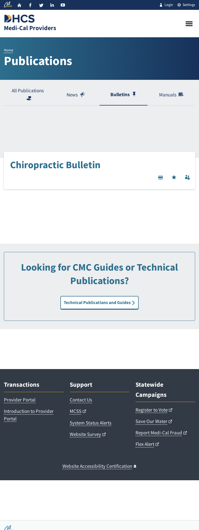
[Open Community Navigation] (187, 177)
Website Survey (85, 434)
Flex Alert (145, 444)
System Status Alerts (90, 423)
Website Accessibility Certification (97, 466)
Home (8, 50)
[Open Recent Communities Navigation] (174, 177)
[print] (160, 177)
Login (169, 4)
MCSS (75, 411)
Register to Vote (152, 410)
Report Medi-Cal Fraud (159, 433)
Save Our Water (151, 421)
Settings (189, 4)
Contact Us (81, 400)
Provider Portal (19, 400)
